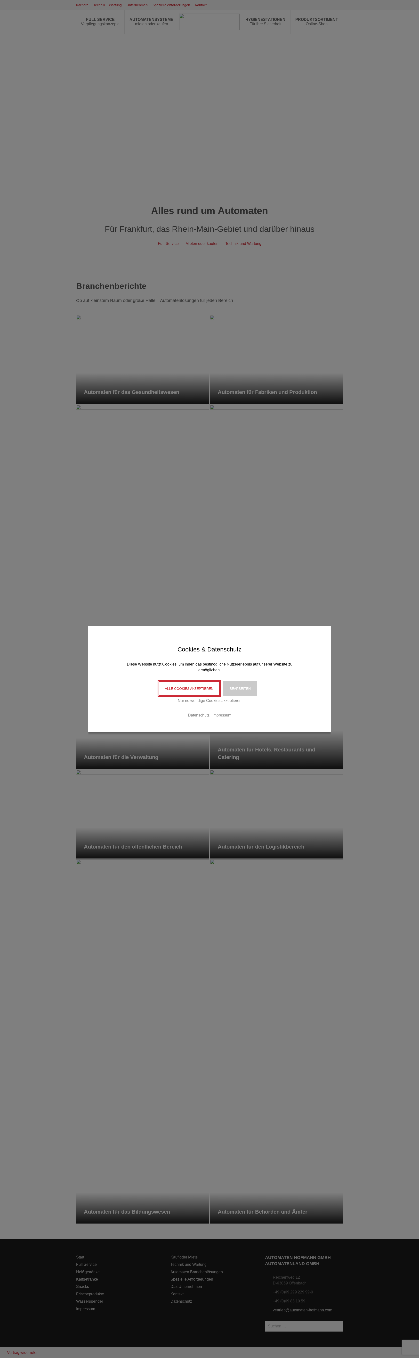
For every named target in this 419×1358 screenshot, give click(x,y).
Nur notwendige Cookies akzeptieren (210, 701)
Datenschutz (199, 715)
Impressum (221, 715)
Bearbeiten (240, 689)
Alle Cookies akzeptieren (189, 689)
